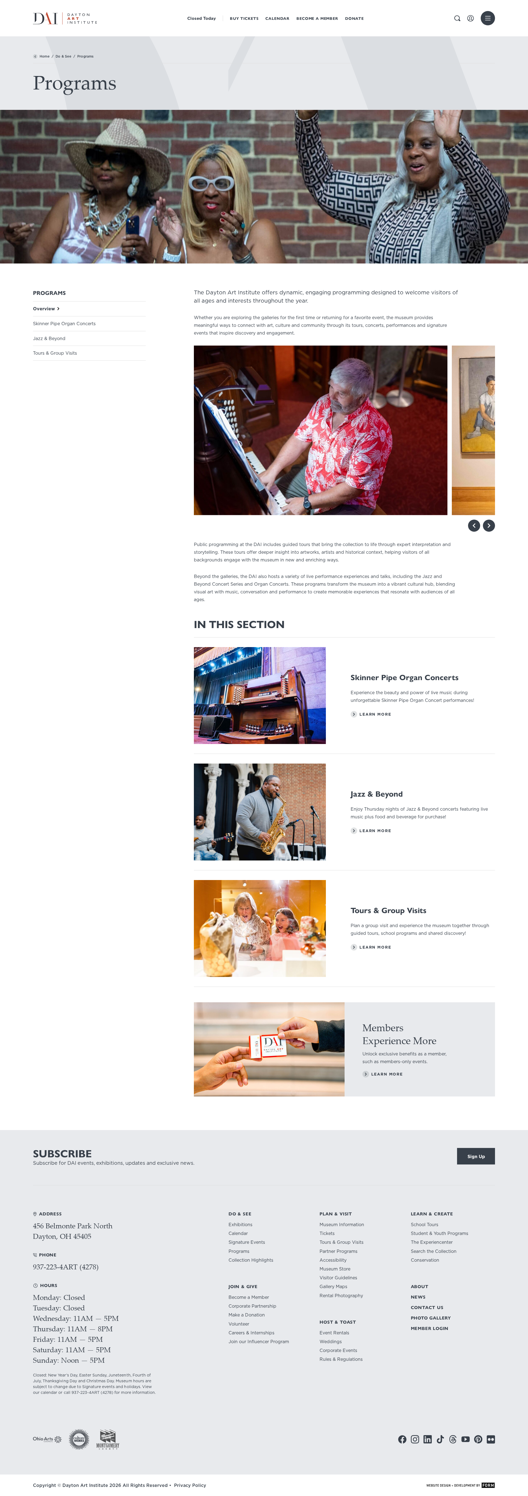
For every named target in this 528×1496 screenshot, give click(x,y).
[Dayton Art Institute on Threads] (453, 1439)
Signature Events (247, 1242)
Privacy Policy (190, 1485)
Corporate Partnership (252, 1306)
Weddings (331, 1341)
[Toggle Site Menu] (488, 18)
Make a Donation (247, 1315)
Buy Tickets (244, 18)
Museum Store (335, 1269)
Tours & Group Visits (55, 353)
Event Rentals (334, 1332)
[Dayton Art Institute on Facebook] (402, 1439)
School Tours (424, 1224)
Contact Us (427, 1307)
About (419, 1286)
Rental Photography (341, 1295)
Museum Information (342, 1224)
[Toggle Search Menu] (457, 18)
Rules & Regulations (341, 1359)
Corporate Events (338, 1350)
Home (45, 56)
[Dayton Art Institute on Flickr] (491, 1439)
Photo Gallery (431, 1318)
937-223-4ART (86, 1392)
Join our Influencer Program (259, 1341)
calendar (49, 1392)
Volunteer (239, 1324)
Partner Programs (339, 1251)
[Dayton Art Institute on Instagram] (415, 1439)
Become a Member (317, 18)
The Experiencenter (432, 1242)
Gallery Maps (333, 1286)
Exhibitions (240, 1224)
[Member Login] (470, 18)
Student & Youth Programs (439, 1233)
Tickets (327, 1233)
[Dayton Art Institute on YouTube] (465, 1439)
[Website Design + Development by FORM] (461, 1485)
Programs (239, 1251)
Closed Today (201, 18)
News (418, 1297)
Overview (44, 309)
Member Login (430, 1328)
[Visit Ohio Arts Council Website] (47, 1439)
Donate (354, 18)
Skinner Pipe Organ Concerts (64, 324)
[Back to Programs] (35, 56)
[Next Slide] (489, 526)
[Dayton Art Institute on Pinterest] (478, 1439)
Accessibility (333, 1260)
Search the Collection (434, 1251)
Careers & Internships (251, 1332)
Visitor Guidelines (338, 1277)
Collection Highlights (251, 1260)
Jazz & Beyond (49, 338)
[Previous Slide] (474, 526)
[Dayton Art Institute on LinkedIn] (428, 1439)
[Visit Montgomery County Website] (107, 1439)
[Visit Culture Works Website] (79, 1439)
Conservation (425, 1260)
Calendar (277, 18)
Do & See (63, 56)
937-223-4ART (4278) (66, 1267)
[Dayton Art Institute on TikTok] (440, 1439)
